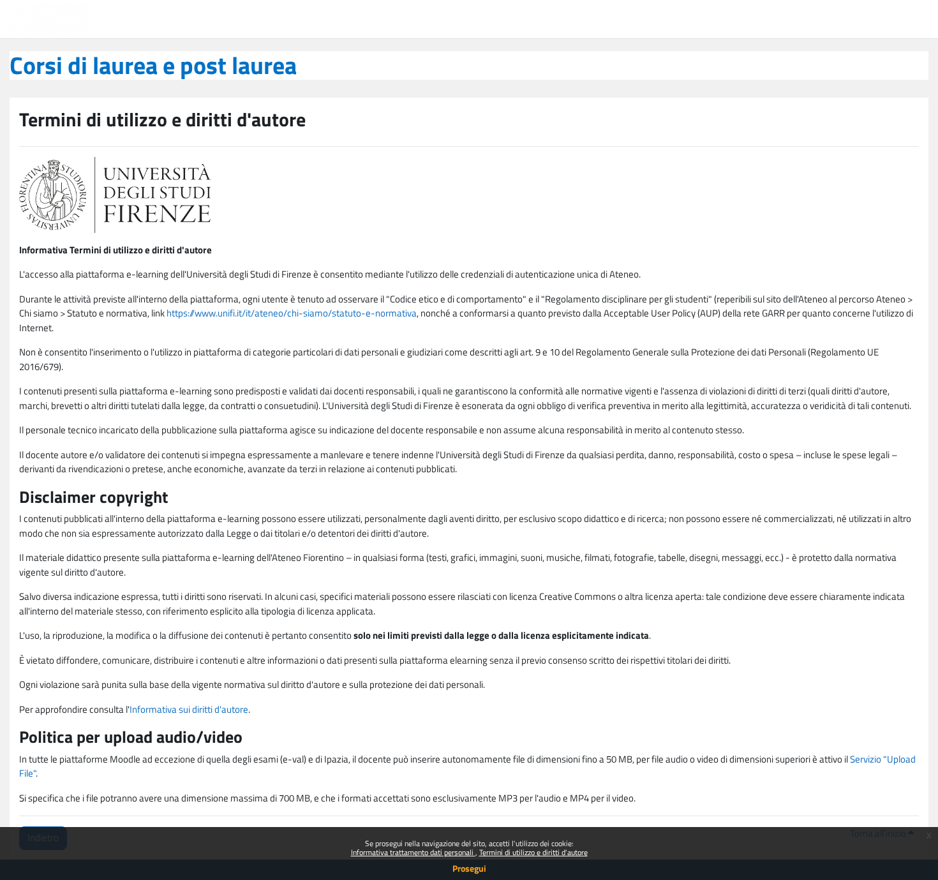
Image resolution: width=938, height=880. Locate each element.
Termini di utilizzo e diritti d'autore (533, 852)
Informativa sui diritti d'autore (189, 709)
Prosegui (469, 868)
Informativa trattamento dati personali (413, 852)
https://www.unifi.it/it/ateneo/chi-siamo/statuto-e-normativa (292, 313)
